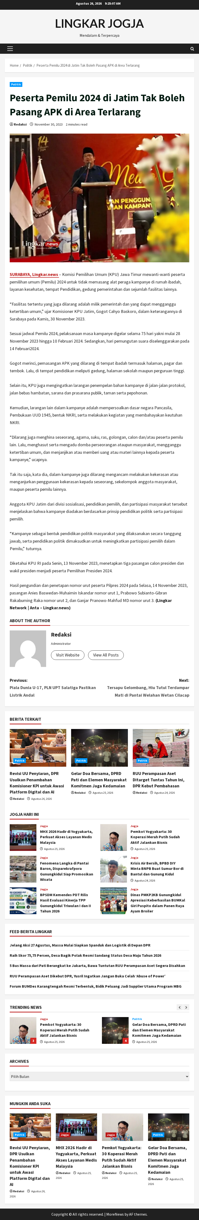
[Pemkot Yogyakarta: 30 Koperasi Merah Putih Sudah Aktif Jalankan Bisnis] (122, 1127)
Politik (16, 84)
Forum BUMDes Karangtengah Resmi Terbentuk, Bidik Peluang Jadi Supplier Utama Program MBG (96, 986)
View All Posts (106, 655)
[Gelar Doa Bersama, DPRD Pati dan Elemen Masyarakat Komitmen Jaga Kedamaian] (99, 748)
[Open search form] (192, 49)
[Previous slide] (180, 1007)
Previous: (53, 687)
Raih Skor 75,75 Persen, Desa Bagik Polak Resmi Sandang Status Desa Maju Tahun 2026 (85, 955)
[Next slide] (186, 1007)
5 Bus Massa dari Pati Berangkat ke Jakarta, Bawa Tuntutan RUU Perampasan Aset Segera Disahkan (97, 965)
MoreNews (115, 1214)
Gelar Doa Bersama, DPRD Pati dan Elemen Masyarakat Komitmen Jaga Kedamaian (99, 779)
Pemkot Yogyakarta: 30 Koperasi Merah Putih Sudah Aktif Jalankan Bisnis (113, 837)
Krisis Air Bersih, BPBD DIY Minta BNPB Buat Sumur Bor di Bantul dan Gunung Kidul (113, 869)
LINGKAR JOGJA (99, 23)
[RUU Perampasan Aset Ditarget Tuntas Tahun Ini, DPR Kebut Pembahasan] (161, 748)
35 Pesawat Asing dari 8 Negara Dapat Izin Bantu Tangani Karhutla (115, 1030)
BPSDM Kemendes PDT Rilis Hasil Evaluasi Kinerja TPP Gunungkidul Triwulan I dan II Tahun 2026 (23, 900)
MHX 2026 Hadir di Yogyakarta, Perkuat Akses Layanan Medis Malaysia (23, 837)
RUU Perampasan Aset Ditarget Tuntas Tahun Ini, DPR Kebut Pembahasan (158, 779)
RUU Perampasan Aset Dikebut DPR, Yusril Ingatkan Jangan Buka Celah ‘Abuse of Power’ (88, 976)
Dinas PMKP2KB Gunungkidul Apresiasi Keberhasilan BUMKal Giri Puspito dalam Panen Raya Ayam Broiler (113, 900)
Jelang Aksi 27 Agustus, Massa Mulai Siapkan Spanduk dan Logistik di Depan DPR (80, 945)
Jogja (44, 826)
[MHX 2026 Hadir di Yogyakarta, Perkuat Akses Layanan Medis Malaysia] (76, 1127)
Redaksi (20, 124)
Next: (148, 687)
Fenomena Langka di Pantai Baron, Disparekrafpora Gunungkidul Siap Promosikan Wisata (23, 869)
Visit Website (67, 655)
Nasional (138, 1019)
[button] (10, 49)
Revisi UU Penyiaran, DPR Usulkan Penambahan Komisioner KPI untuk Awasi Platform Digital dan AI (30, 1166)
